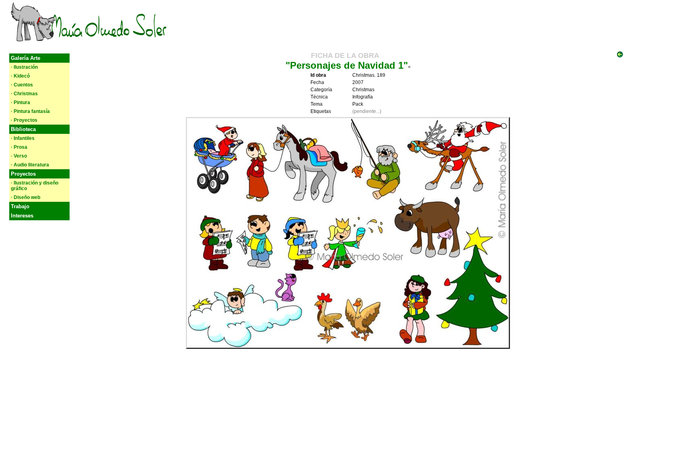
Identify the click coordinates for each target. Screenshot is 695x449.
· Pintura (20, 102)
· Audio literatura (30, 165)
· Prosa (19, 147)
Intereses (22, 216)
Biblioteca (23, 129)
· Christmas (24, 93)
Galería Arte (25, 58)
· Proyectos (24, 120)
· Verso (19, 156)
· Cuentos (22, 85)
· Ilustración (24, 67)
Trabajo (20, 206)
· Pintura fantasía (30, 111)
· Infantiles (23, 138)
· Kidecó (20, 76)
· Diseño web (25, 197)
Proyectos (23, 174)
